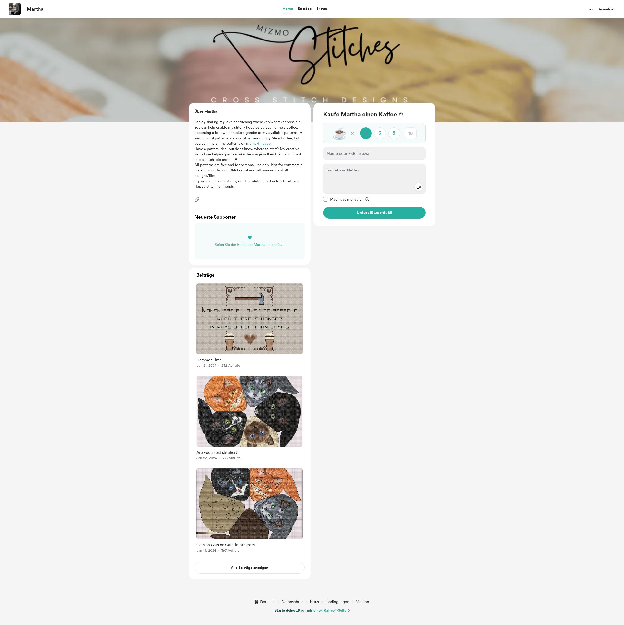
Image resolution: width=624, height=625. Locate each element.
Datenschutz (292, 601)
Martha (35, 9)
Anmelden (606, 9)
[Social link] (197, 199)
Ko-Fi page (261, 143)
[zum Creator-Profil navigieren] (15, 9)
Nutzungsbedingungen (329, 601)
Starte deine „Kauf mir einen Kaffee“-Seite (310, 610)
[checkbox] (343, 199)
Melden (362, 601)
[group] (250, 326)
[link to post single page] (250, 326)
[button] (288, 9)
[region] (374, 164)
